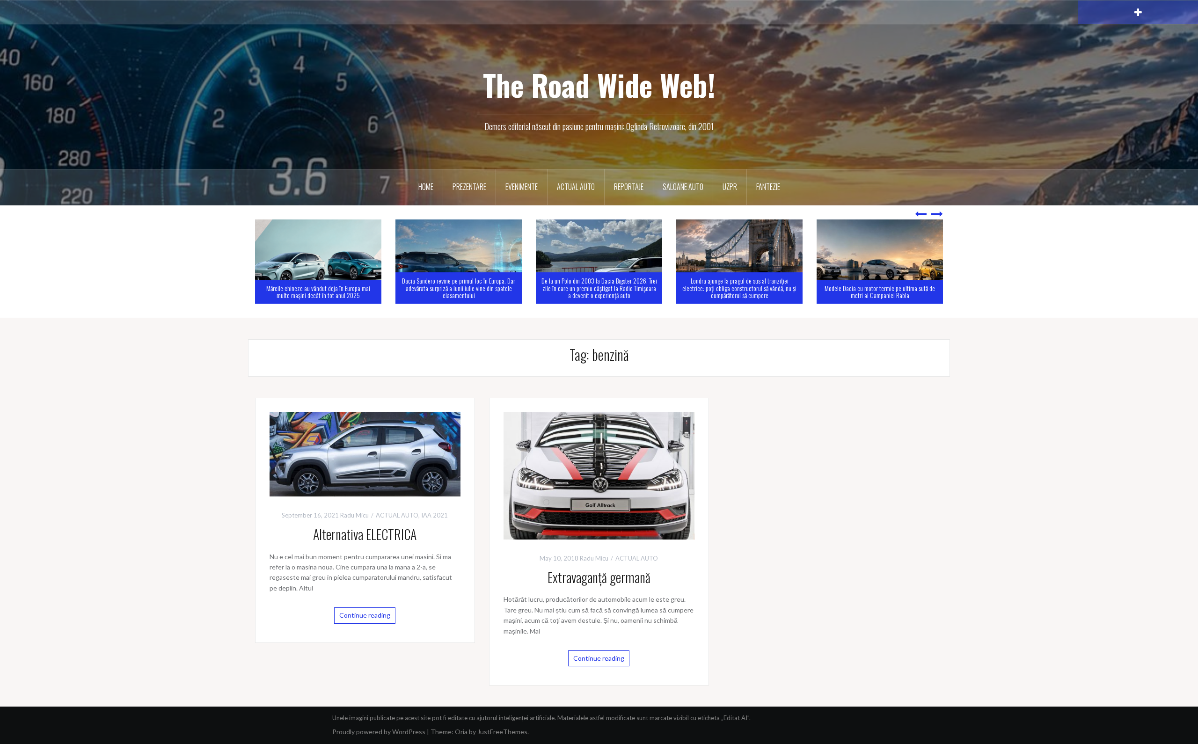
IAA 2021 (434, 515)
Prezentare (469, 186)
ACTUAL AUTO (576, 186)
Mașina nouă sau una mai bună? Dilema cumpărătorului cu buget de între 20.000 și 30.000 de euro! (879, 288)
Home (425, 186)
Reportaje (628, 186)
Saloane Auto (683, 186)
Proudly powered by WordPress (378, 732)
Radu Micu (354, 515)
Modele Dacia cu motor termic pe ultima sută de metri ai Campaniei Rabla (739, 291)
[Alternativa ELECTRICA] (365, 453)
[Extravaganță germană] (599, 475)
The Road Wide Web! (599, 84)
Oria (461, 732)
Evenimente (521, 186)
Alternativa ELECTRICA (364, 534)
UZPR (730, 186)
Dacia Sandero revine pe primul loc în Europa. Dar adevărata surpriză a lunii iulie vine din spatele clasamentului (318, 288)
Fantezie (768, 186)
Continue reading (364, 615)
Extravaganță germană (599, 577)
